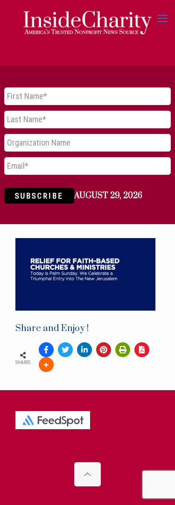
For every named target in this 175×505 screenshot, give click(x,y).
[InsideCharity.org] (87, 19)
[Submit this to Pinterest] (103, 349)
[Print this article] (122, 349)
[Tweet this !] (65, 349)
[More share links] (46, 364)
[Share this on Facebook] (46, 349)
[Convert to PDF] (141, 349)
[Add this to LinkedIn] (84, 349)
